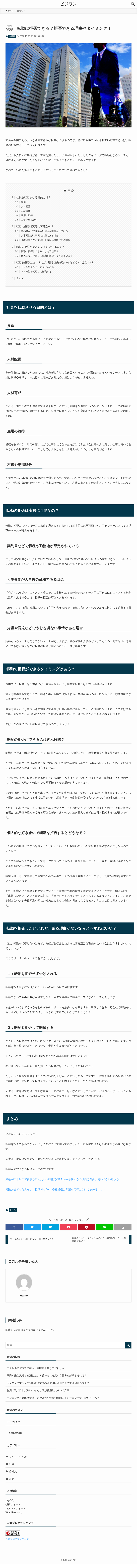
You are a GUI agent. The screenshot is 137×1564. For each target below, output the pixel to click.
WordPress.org (14, 1512)
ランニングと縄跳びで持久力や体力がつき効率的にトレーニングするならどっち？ (53, 1397)
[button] (133, 4)
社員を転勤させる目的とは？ (33, 197)
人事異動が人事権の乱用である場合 (39, 235)
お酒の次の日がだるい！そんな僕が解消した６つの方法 (38, 1390)
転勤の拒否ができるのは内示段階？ (39, 251)
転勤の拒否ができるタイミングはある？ (40, 246)
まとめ (20, 278)
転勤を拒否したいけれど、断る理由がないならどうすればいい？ (55, 262)
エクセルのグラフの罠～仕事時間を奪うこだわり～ (35, 1368)
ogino (24, 1295)
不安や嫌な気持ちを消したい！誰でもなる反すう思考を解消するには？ (47, 1375)
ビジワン (68, 4)
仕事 (11, 1463)
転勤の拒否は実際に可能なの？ (35, 226)
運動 (11, 1478)
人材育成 (25, 210)
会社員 (12, 36)
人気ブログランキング (17, 1539)
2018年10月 (15, 1433)
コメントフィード (16, 1508)
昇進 (23, 202)
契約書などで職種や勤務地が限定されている (44, 231)
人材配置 (25, 206)
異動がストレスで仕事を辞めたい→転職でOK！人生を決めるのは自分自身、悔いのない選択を (62, 1179)
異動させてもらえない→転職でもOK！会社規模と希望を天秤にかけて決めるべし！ (56, 1189)
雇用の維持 (27, 215)
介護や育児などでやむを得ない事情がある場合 (45, 240)
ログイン (11, 1500)
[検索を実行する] (128, 1345)
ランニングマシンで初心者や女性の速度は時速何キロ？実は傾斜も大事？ (48, 1383)
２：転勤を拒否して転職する (36, 271)
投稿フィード (13, 1504)
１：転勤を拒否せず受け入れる (37, 267)
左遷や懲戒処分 (29, 219)
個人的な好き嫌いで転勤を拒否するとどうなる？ (47, 255)
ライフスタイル (18, 1456)
